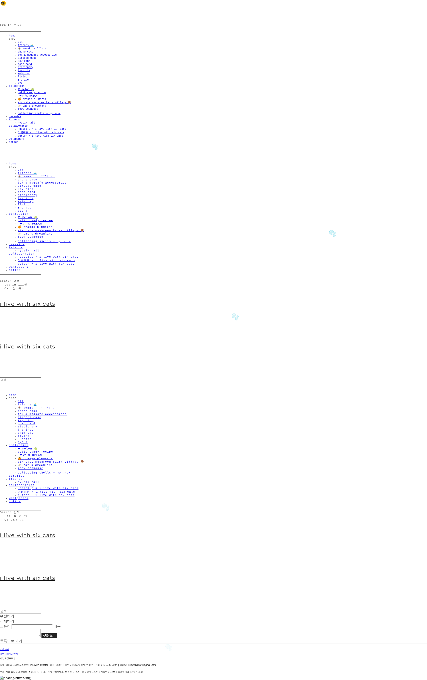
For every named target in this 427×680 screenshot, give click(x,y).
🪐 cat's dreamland (32, 105)
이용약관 (4, 649)
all (20, 42)
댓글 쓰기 (49, 635)
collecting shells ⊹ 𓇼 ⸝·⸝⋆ (39, 113)
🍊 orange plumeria (32, 99)
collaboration (19, 126)
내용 (57, 626)
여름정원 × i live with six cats (41, 132)
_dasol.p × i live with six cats (42, 129)
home (12, 35)
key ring (24, 61)
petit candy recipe (32, 92)
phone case (25, 51)
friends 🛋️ (26, 45)
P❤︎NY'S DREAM (27, 95)
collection (16, 86)
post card (25, 64)
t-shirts (24, 70)
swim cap (24, 73)
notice (13, 142)
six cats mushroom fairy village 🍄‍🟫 (44, 102)
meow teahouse (28, 109)
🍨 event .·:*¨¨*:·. (33, 48)
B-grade (23, 79)
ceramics (15, 116)
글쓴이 (5, 626)
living (22, 76)
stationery (25, 67)
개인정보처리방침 (9, 653)
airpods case (27, 58)
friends (14, 119)
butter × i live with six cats (40, 136)
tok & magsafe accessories (37, 55)
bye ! (22, 83)
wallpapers (16, 139)
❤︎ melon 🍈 (26, 89)
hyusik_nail (26, 122)
